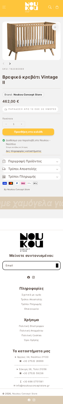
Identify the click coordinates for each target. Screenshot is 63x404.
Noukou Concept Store (24, 393)
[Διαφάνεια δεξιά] (10, 63)
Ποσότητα (7, 118)
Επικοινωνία (31, 308)
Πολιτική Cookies (31, 335)
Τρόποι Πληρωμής (31, 304)
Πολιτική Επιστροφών (31, 326)
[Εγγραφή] (57, 265)
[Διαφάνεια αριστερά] (3, 63)
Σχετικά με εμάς (31, 294)
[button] (4, 7)
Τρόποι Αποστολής (31, 299)
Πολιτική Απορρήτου (31, 330)
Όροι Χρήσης (31, 340)
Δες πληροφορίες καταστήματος (23, 151)
